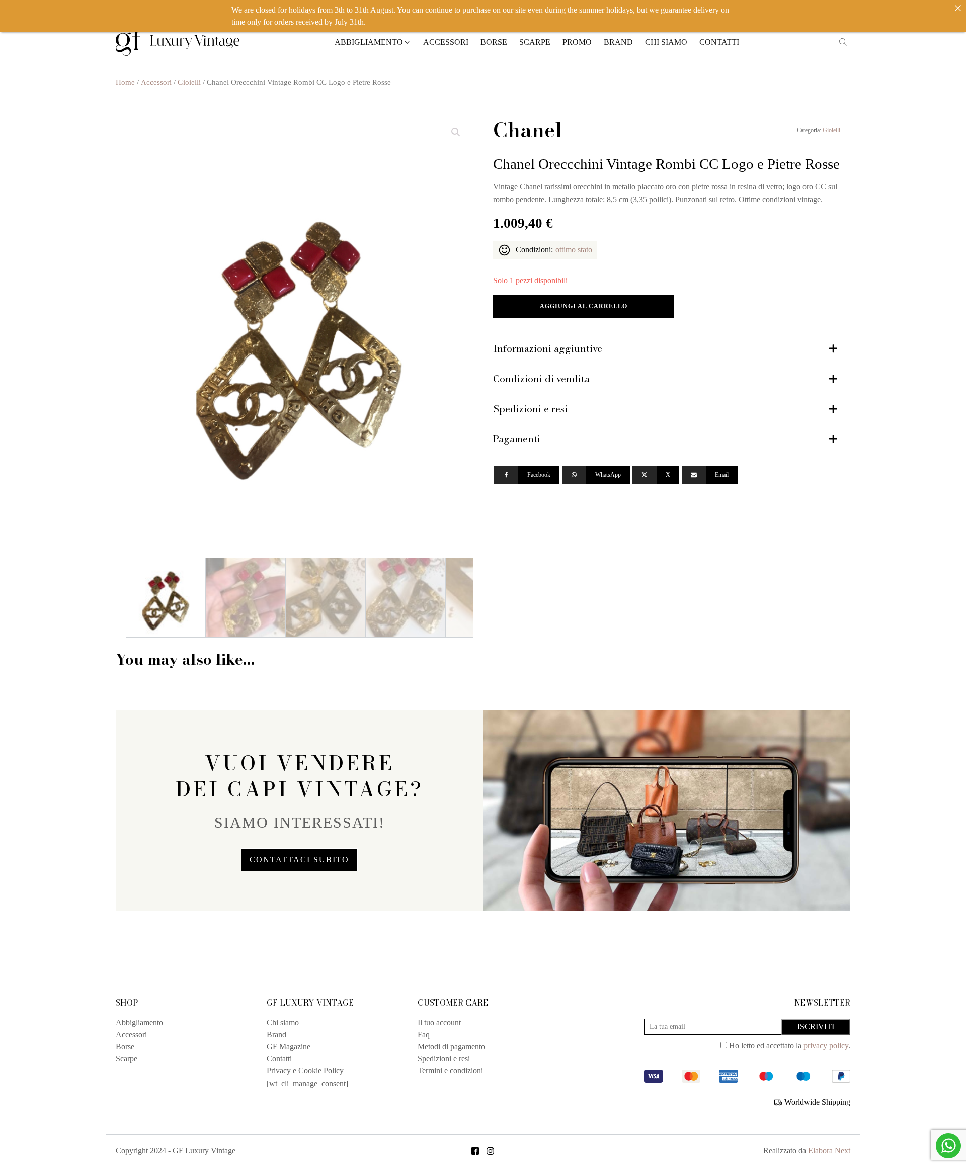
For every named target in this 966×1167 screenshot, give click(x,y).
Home (125, 82)
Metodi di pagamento (451, 1046)
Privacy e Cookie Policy (305, 1070)
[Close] (958, 8)
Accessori (156, 82)
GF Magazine (288, 1046)
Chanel (527, 130)
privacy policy (825, 1045)
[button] (373, 42)
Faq (424, 1034)
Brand (276, 1034)
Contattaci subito (299, 859)
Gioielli (189, 82)
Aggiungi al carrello (583, 306)
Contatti (279, 1058)
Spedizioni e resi (444, 1058)
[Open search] (843, 42)
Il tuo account (439, 1022)
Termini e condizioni (450, 1070)
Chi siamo (283, 1022)
